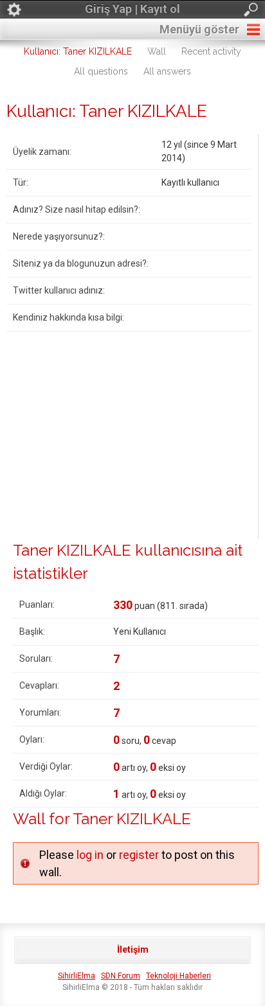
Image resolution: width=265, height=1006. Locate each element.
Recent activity (211, 51)
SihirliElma (76, 975)
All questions (101, 71)
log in (90, 854)
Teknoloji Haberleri (178, 975)
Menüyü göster (199, 29)
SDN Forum (120, 975)
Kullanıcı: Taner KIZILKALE (78, 51)
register (139, 854)
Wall (156, 51)
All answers (167, 71)
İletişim (133, 949)
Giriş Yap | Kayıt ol (132, 8)
